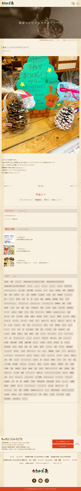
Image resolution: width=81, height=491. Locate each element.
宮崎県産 (26, 381)
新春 (20, 390)
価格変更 (48, 299)
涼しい (44, 351)
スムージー (37, 338)
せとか (70, 325)
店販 (73, 368)
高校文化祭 (7, 346)
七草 (12, 368)
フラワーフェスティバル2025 (52, 372)
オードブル (66, 316)
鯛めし (39, 364)
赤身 (6, 377)
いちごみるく (31, 364)
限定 (55, 346)
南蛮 (22, 307)
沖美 (37, 333)
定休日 (54, 307)
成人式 (64, 325)
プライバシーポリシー (10, 290)
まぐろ (59, 359)
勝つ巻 (24, 368)
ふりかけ (7, 333)
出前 (18, 307)
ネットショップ (30, 372)
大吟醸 (20, 342)
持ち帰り (14, 394)
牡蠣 (42, 307)
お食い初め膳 (50, 381)
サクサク (61, 346)
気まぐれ (53, 320)
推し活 (41, 368)
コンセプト (18, 281)
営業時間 (33, 294)
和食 (12, 281)
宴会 (74, 359)
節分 (36, 368)
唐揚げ (73, 316)
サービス (29, 286)
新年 (28, 325)
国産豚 (59, 316)
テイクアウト (8, 351)
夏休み (42, 346)
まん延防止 (41, 294)
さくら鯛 (16, 372)
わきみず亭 (61, 307)
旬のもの (46, 359)
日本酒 (6, 342)
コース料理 (7, 364)
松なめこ (36, 355)
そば (19, 329)
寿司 (13, 316)
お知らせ (14, 312)
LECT (67, 299)
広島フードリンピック (51, 368)
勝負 (61, 368)
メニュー (37, 286)
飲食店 (20, 312)
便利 (26, 333)
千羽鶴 (33, 381)
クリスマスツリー (37, 325)
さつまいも (7, 320)
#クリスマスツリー (26, 200)
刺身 (32, 312)
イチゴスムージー (35, 303)
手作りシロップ (31, 351)
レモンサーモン (29, 377)
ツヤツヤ (59, 355)
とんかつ (52, 316)
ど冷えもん (23, 364)
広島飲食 (60, 294)
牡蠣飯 (72, 381)
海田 (26, 346)
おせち (51, 290)
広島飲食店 (71, 290)
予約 (24, 325)
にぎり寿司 (19, 316)
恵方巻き (16, 294)
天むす (46, 316)
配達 (42, 299)
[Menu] (77, 3)
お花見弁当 (61, 329)
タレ (39, 351)
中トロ (11, 377)
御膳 (22, 372)
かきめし (35, 359)
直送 (54, 294)
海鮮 (37, 329)
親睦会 (32, 316)
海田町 (53, 359)
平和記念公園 (40, 381)
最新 (27, 307)
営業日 (36, 346)
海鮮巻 (30, 368)
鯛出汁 (31, 333)
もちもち (66, 355)
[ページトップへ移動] (77, 444)
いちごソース (50, 355)
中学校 (57, 351)
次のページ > (74, 186)
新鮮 (69, 312)
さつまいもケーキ (19, 355)
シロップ (24, 398)
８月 (13, 381)
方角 (27, 294)
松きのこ (29, 355)
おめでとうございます (68, 390)
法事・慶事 (30, 290)
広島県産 (26, 390)
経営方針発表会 (55, 390)
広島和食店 (70, 307)
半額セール (40, 372)
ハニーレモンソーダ (47, 303)
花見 (55, 329)
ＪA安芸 (52, 394)
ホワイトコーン (40, 312)
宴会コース (61, 320)
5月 (10, 338)
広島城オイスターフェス (30, 394)
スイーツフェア (68, 333)
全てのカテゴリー (10, 215)
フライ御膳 (38, 377)
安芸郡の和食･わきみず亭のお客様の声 (15, 286)
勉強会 (6, 385)
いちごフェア (67, 338)
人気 (68, 329)
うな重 (69, 303)
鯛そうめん (53, 338)
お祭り (14, 346)
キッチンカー (68, 294)
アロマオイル (68, 377)
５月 (6, 338)
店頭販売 (7, 381)
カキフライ (16, 320)
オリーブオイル (52, 333)
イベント (7, 329)
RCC (6, 299)
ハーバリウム (59, 377)
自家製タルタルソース (37, 390)
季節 (10, 359)
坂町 (6, 294)
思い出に (16, 351)
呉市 (42, 329)
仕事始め (57, 325)
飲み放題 (15, 364)
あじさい (35, 342)
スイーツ (7, 312)
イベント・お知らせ (11, 219)
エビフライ (24, 320)
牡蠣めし (53, 364)
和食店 (6, 307)
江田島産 (66, 368)
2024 (51, 325)
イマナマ (11, 299)
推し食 (58, 381)
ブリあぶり (17, 325)
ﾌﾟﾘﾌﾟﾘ (64, 351)
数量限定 (48, 312)
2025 (64, 359)
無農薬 (72, 372)
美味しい (73, 355)
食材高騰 (55, 299)
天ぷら (26, 312)
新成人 (45, 394)
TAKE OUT (45, 338)
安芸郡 (6, 281)
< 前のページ (7, 186)
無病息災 (17, 368)
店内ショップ (45, 320)
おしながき (38, 290)
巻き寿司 (39, 316)
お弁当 (36, 299)
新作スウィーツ (60, 385)
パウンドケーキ (42, 385)
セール (47, 390)
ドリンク (29, 338)
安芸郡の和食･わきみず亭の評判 (55, 281)
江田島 (48, 294)
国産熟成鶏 (69, 346)
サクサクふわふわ (48, 377)
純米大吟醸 (13, 342)
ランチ (45, 290)
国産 (63, 303)
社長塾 (26, 316)
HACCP (49, 342)
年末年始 (58, 290)
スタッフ (20, 385)
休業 (23, 299)
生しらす (7, 316)
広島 (10, 294)
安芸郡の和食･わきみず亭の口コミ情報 (34, 281)
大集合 (68, 394)
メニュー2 (44, 286)
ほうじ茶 (51, 385)
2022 (22, 294)
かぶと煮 (46, 364)
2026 (15, 390)
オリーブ (43, 333)
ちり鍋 (10, 325)
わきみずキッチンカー (59, 312)
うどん (13, 329)
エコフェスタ (8, 390)
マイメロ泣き (60, 394)
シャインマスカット (30, 385)
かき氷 (23, 351)
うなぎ (12, 307)
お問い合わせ (68, 286)
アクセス (59, 286)
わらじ (37, 320)
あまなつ (65, 372)
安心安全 (56, 342)
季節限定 (60, 364)
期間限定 (57, 303)
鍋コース (69, 320)
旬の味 (31, 320)
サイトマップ (57, 463)
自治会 (20, 346)
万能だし (20, 333)
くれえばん (48, 329)
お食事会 (13, 385)
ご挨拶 (72, 364)
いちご (60, 333)
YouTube (67, 342)
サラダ (43, 355)
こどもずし (49, 346)
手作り (46, 325)
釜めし (61, 299)
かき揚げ (42, 342)
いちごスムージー (23, 303)
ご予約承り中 (34, 307)
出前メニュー (8, 372)
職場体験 (51, 351)
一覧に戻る (40, 186)
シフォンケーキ (9, 355)
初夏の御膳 (28, 342)
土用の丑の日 (16, 398)
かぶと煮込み (29, 329)
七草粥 (6, 368)
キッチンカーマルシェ (10, 303)
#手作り (46, 200)
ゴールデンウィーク (19, 338)
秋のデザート (71, 351)
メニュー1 (52, 286)
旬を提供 (7, 394)
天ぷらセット (18, 377)
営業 (64, 290)
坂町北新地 (7, 398)
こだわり (16, 359)
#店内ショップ (56, 200)
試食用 (13, 333)
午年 (40, 394)
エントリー (65, 381)
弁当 (20, 394)
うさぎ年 (47, 307)
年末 (66, 364)
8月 (31, 346)
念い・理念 (21, 290)
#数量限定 (38, 200)
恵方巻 (18, 299)
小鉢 (6, 359)
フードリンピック (26, 359)
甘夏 (60, 338)
